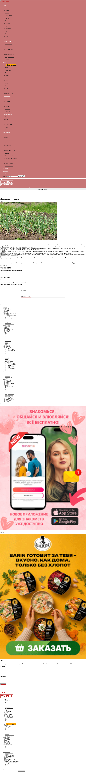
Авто (6, 31)
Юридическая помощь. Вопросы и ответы (11, 674)
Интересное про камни (9, 319)
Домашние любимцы (9, 140)
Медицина (7, 98)
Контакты (5, 678)
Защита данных (6, 668)
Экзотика (9, 353)
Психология (7, 106)
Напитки (7, 88)
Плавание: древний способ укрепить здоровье (11, 284)
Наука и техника (8, 15)
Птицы (8, 367)
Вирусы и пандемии (9, 25)
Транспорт (7, 20)
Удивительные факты (11, 369)
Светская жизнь (8, 28)
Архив (6, 311)
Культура (7, 18)
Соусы (6, 80)
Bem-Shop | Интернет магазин (11, 158)
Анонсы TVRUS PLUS (7, 309)
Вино (8, 348)
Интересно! (7, 129)
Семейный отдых (8, 124)
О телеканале (5, 673)
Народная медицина (9, 101)
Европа (6, 119)
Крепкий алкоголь (11, 350)
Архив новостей (6, 310)
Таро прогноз (8, 323)
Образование (7, 111)
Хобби (6, 127)
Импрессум (5, 669)
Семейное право (8, 44)
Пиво (8, 351)
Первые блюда (8, 70)
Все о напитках (8, 347)
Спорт (6, 36)
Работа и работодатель (9, 54)
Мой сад (6, 137)
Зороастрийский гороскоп (10, 318)
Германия (7, 116)
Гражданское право (9, 46)
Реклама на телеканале (7, 680)
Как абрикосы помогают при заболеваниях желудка (12, 279)
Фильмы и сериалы (9, 361)
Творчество (7, 360)
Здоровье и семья (6, 96)
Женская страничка (9, 134)
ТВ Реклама (5, 171)
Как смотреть (5, 168)
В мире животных (11, 363)
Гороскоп (4, 38)
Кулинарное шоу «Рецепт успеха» (12, 155)
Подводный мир (10, 366)
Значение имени (8, 317)
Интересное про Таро (9, 320)
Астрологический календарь (11, 313)
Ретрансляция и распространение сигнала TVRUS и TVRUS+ (15, 672)
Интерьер (7, 356)
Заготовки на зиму (9, 93)
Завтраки (7, 67)
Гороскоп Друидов (9, 316)
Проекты (4, 147)
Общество (7, 10)
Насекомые (9, 365)
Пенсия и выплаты (9, 49)
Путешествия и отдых (7, 114)
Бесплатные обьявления (7, 160)
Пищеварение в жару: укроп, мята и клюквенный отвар (13, 282)
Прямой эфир (5, 173)
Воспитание (7, 109)
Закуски (6, 83)
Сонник (6, 359)
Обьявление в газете (9, 166)
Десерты (7, 85)
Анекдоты (5, 307)
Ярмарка (7, 153)
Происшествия (8, 33)
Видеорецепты (11, 65)
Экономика (7, 23)
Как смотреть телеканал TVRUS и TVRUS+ (11, 670)
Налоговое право (8, 397)
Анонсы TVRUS (6, 308)
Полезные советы (6, 132)
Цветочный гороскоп (9, 324)
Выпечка (7, 75)
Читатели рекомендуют (9, 142)
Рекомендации (10, 352)
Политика (7, 13)
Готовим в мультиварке (9, 90)
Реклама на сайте (6, 679)
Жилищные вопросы (9, 51)
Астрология (5, 312)
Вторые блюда (8, 72)
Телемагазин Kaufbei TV (10, 150)
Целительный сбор (4, 275)
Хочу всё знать (8, 145)
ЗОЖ (6, 103)
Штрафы (7, 59)
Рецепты (4, 62)
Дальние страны (8, 122)
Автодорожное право (9, 57)
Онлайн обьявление (9, 163)
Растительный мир (11, 368)
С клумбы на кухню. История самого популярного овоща (11, 270)
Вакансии (5, 681)
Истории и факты (11, 349)
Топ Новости (7, 7)
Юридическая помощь (7, 41)
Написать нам (3, 684)
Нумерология (8, 322)
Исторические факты (11, 364)
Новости (4, 5)
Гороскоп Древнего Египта (10, 315)
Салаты (6, 77)
